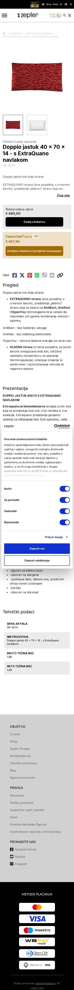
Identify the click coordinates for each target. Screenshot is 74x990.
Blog (13, 770)
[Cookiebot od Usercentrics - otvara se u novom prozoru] (54, 426)
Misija (14, 741)
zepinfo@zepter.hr (45, 983)
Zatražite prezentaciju (23, 763)
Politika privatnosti (21, 802)
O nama (15, 734)
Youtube (20, 856)
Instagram (21, 864)
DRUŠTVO (17, 726)
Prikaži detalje (54, 537)
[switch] (65, 500)
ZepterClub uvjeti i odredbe (27, 810)
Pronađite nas (23, 842)
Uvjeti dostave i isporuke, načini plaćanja (35, 831)
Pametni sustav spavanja (39, 34)
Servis (14, 817)
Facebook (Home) (25, 849)
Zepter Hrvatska (20, 748)
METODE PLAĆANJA (37, 894)
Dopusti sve (37, 548)
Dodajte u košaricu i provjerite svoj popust (34, 250)
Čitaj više (63, 195)
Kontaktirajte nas (20, 756)
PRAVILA (16, 787)
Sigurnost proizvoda (22, 777)
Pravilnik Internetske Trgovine (28, 824)
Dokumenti (17, 795)
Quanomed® (16, 34)
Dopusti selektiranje (37, 560)
